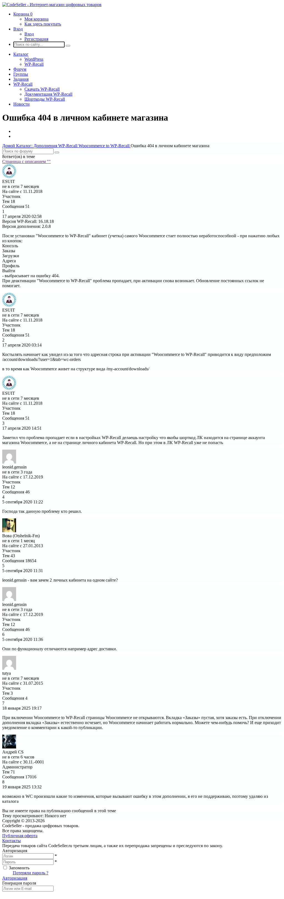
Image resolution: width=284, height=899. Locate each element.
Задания (21, 79)
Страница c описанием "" (26, 161)
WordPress (33, 59)
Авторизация (14, 878)
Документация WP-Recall (48, 94)
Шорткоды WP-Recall (44, 99)
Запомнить (19, 867)
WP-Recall (34, 64)
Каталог (21, 54)
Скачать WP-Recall (42, 89)
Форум (19, 69)
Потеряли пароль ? (30, 872)
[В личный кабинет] (9, 176)
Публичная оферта (19, 835)
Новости (21, 104)
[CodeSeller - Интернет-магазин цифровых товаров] (52, 4)
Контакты (11, 840)
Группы (20, 74)
